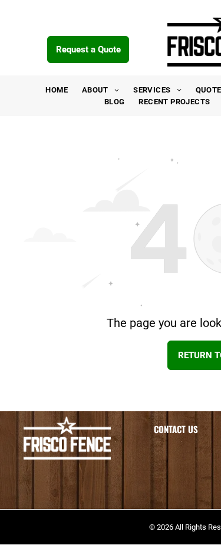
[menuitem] (56, 90)
